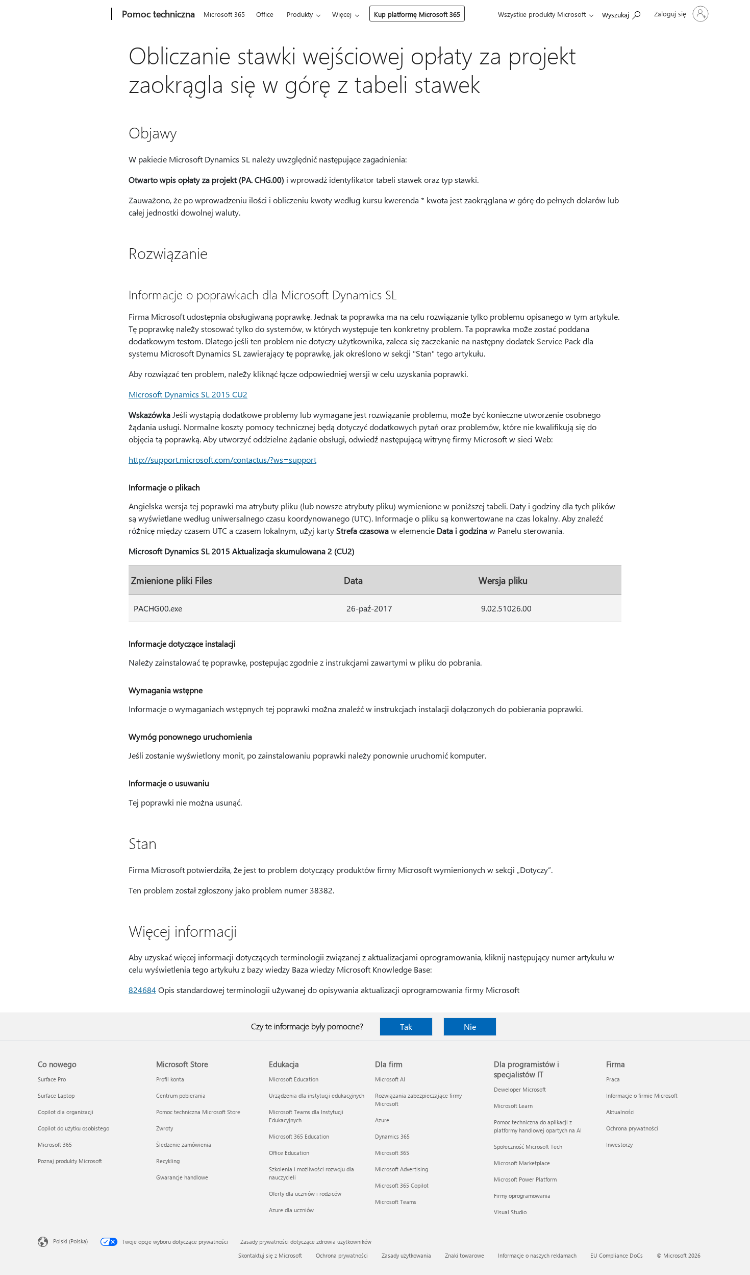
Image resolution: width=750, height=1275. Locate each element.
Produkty (300, 14)
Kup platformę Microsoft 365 (417, 14)
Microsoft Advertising (401, 1169)
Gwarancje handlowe (182, 1177)
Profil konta (170, 1079)
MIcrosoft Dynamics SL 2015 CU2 (188, 394)
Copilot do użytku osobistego (73, 1128)
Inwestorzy (619, 1144)
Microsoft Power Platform (525, 1179)
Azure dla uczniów (291, 1210)
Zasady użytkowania (406, 1255)
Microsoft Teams (395, 1202)
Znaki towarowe (464, 1255)
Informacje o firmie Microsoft (642, 1095)
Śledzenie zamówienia (183, 1144)
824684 (142, 989)
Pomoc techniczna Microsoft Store (198, 1112)
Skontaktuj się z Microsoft (270, 1255)
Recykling (168, 1161)
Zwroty (164, 1128)
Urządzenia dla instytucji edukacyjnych (316, 1095)
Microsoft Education (293, 1079)
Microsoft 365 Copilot (402, 1185)
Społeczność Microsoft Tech (528, 1146)
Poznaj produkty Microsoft (70, 1161)
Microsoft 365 (224, 14)
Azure (382, 1120)
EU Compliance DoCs (616, 1255)
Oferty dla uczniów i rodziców (305, 1193)
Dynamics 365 (392, 1136)
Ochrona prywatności (632, 1128)
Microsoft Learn (513, 1105)
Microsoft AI (390, 1079)
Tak (406, 1026)
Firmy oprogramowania (522, 1195)
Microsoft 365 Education (299, 1136)
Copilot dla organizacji (65, 1112)
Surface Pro (52, 1079)
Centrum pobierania (181, 1095)
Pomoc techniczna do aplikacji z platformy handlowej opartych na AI (538, 1126)
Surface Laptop (56, 1095)
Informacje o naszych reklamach (537, 1255)
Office (264, 14)
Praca (613, 1079)
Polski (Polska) (70, 1241)
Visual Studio (510, 1212)
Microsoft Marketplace (522, 1163)
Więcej (342, 14)
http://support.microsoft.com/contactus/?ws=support (222, 459)
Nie (470, 1026)
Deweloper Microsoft (520, 1089)
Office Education (289, 1152)
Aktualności (620, 1112)
